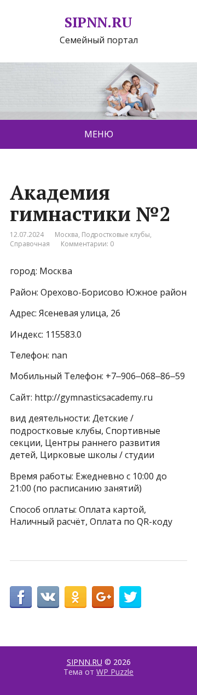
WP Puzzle (115, 672)
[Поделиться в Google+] (103, 597)
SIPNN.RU (98, 22)
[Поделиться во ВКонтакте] (48, 597)
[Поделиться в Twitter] (130, 597)
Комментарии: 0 (87, 243)
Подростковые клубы (116, 234)
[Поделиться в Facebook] (21, 597)
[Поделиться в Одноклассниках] (75, 597)
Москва (66, 234)
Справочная (30, 243)
